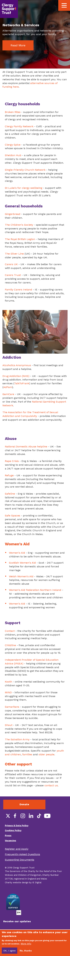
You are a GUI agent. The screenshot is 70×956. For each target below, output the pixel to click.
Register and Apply (16, 848)
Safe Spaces (12, 515)
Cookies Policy (13, 830)
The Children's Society (19, 224)
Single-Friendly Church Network (25, 169)
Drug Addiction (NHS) (15, 376)
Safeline (10, 493)
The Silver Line (14, 253)
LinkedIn (31, 816)
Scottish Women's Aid (22, 562)
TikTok (39, 816)
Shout (8, 725)
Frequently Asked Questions (22, 854)
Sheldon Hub (13, 155)
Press (8, 835)
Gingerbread (12, 214)
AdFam (7, 387)
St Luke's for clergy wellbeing (23, 187)
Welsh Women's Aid (21, 576)
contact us (51, 785)
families (27, 754)
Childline (10, 645)
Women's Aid (17, 552)
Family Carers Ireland (18, 289)
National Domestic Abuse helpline (26, 446)
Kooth (8, 681)
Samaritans (12, 706)
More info (26, 943)
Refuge (9, 475)
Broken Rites (13, 112)
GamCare (8, 394)
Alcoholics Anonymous (16, 365)
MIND (8, 692)
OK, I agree (9, 950)
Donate (24, 804)
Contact (10, 630)
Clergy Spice (13, 144)
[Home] (9, 9)
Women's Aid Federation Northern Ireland (35, 589)
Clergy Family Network (19, 126)
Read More (18, 45)
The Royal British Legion (20, 239)
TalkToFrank (21, 383)
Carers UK (11, 264)
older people (46, 754)
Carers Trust (13, 275)
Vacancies (10, 840)
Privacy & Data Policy (16, 825)
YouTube (47, 816)
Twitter (6, 816)
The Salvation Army (17, 739)
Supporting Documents (19, 859)
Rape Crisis (12, 461)
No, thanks (26, 950)
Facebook (14, 816)
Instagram (23, 816)
